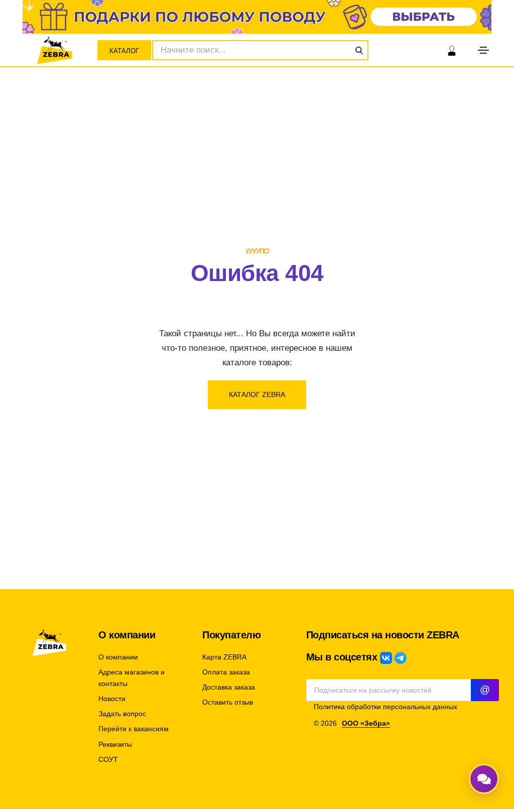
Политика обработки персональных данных (385, 707)
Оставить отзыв (227, 702)
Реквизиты (115, 744)
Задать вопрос (122, 714)
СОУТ (108, 759)
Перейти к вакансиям (133, 729)
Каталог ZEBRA (257, 394)
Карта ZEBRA (224, 657)
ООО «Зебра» (366, 723)
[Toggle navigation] (483, 50)
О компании (118, 657)
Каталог (124, 51)
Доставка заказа (228, 687)
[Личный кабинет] (452, 50)
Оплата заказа (226, 672)
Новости (111, 699)
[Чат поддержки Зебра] (484, 779)
